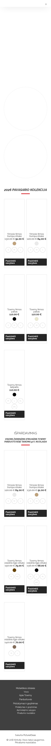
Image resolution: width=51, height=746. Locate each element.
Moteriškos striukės (25, 688)
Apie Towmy (25, 695)
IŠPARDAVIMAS (25, 433)
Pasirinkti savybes (11, 262)
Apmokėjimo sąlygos (26, 710)
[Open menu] (4, 3)
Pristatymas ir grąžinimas (25, 703)
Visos (26, 692)
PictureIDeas (29, 735)
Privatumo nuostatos (26, 713)
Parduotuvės (25, 699)
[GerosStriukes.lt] (25, 3)
